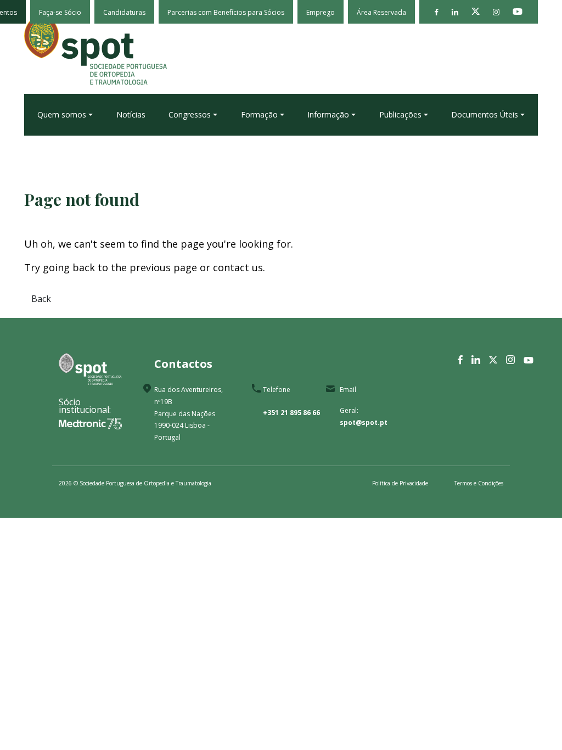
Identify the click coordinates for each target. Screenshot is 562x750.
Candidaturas (124, 12)
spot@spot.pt (363, 422)
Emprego (320, 12)
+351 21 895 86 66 (291, 412)
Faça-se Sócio (60, 12)
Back (41, 299)
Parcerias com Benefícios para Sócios (225, 12)
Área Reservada (381, 12)
